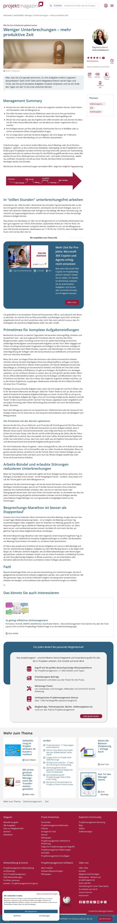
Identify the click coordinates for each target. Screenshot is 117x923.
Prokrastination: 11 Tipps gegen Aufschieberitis (60, 746)
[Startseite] (23, 5)
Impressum (84, 895)
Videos (82, 828)
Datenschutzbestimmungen (47, 894)
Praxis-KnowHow (50, 817)
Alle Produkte (47, 868)
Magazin (7, 817)
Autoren (7, 831)
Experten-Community (90, 817)
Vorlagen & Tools (48, 831)
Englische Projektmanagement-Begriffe (58, 846)
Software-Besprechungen (52, 871)
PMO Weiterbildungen (12, 877)
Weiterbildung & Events (15, 862)
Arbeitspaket (95, 111)
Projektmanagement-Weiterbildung (18, 868)
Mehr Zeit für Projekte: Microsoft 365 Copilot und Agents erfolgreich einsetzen (67, 255)
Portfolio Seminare (11, 880)
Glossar (44, 834)
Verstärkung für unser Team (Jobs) (93, 886)
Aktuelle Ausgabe (10, 822)
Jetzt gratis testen (91, 716)
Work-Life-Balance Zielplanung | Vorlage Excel (104, 746)
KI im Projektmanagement (14, 874)
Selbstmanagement (32, 801)
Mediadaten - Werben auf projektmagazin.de (90, 878)
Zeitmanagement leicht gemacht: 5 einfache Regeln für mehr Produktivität (59, 769)
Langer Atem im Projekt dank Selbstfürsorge (58, 758)
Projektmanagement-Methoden (54, 825)
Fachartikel (18, 15)
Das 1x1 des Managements (104, 777)
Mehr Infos (72, 302)
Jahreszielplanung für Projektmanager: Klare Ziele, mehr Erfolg (58, 777)
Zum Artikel (13, 633)
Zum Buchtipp (104, 793)
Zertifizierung (9, 871)
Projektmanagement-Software (57, 862)
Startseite (7, 15)
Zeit (91, 108)
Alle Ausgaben (9, 825)
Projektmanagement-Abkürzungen (56, 849)
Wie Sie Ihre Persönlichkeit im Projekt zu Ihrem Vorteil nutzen (59, 783)
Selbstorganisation (97, 104)
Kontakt (82, 871)
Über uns (84, 862)
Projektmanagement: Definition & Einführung (55, 842)
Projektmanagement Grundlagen (55, 856)
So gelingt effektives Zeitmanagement (27, 620)
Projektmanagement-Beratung (92, 822)
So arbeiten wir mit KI (88, 889)
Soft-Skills (45, 853)
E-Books (44, 828)
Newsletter (8, 834)
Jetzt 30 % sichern (105, 919)
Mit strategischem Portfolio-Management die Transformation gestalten (28, 779)
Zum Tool (105, 764)
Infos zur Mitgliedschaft (13, 828)
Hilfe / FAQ (83, 868)
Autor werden (85, 883)
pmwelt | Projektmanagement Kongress (20, 883)
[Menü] (112, 5)
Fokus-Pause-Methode (26, 425)
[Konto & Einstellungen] (105, 6)
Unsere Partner (85, 892)
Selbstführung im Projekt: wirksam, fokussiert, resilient (29, 747)
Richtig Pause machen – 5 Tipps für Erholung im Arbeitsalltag (59, 763)
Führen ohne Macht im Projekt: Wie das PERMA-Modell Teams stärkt (59, 752)
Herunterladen (100, 82)
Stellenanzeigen (85, 831)
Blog (81, 825)
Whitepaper (46, 837)
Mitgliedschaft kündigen (89, 874)
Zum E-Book (30, 760)
